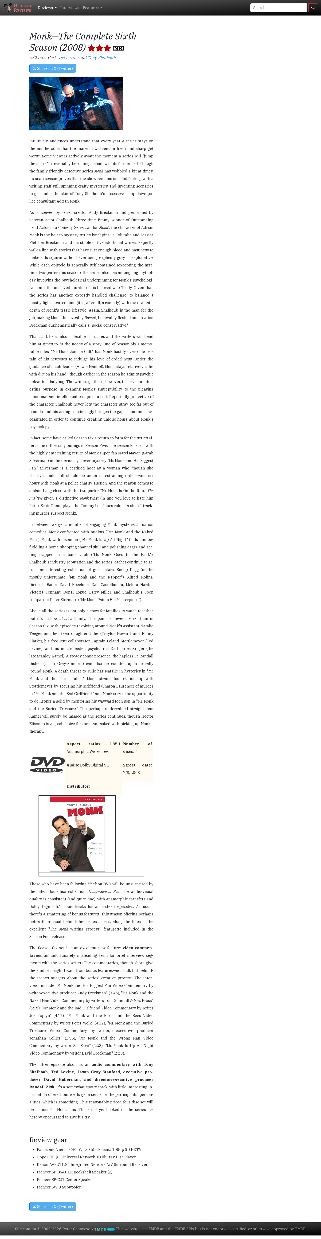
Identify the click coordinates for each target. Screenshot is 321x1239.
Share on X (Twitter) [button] (54, 68)
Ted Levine (68, 57)
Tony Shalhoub (102, 57)
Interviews (69, 7)
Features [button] (91, 7)
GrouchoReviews (23, 7)
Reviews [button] (46, 7)
